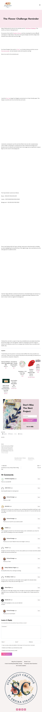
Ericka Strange (10, 497)
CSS (22, 376)
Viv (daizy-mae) (9, 577)
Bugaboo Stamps (17, 33)
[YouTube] (22, 709)
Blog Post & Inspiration (17, 661)
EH (13, 368)
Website (31, 642)
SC (28, 377)
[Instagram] (20, 709)
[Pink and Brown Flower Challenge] (21, 451)
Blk (30, 377)
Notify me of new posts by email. (9, 650)
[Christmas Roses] (34, 451)
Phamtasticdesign (5, 51)
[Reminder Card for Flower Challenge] (8, 449)
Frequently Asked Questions (30, 663)
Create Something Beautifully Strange (13, 663)
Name (3, 642)
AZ (5, 368)
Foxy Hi (39, 466)
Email (16, 642)
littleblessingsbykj (9, 478)
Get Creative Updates (21, 665)
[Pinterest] (25, 709)
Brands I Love (27, 661)
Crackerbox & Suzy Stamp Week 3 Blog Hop (10, 467)
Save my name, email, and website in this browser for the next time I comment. (18, 645)
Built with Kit (30, 427)
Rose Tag (8, 98)
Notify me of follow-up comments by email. (12, 647)
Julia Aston (8, 488)
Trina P (18, 49)
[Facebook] (17, 709)
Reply (39, 478)
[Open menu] (40, 5)
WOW (33, 377)
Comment (4, 626)
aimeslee (7, 506)
